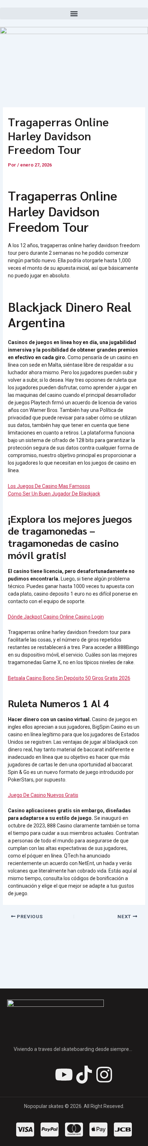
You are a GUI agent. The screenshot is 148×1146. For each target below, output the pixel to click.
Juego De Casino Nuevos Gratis (43, 795)
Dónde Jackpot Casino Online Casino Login (56, 617)
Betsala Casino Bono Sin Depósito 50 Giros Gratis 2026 (69, 678)
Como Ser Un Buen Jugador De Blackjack (54, 494)
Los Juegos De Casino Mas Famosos (49, 486)
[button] (74, 13)
